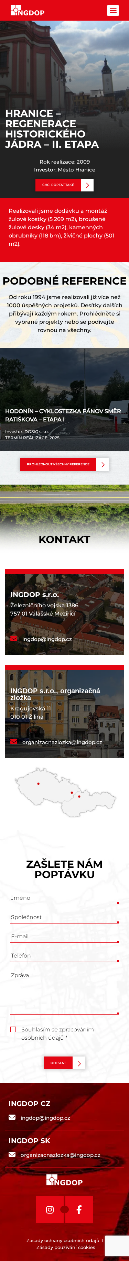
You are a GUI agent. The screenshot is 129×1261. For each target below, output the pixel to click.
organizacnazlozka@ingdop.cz (62, 742)
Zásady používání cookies (65, 1247)
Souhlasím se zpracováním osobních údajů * (57, 1030)
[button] (113, 10)
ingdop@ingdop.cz (47, 639)
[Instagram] (50, 1209)
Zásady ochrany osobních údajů (62, 1240)
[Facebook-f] (79, 1209)
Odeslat (58, 1063)
